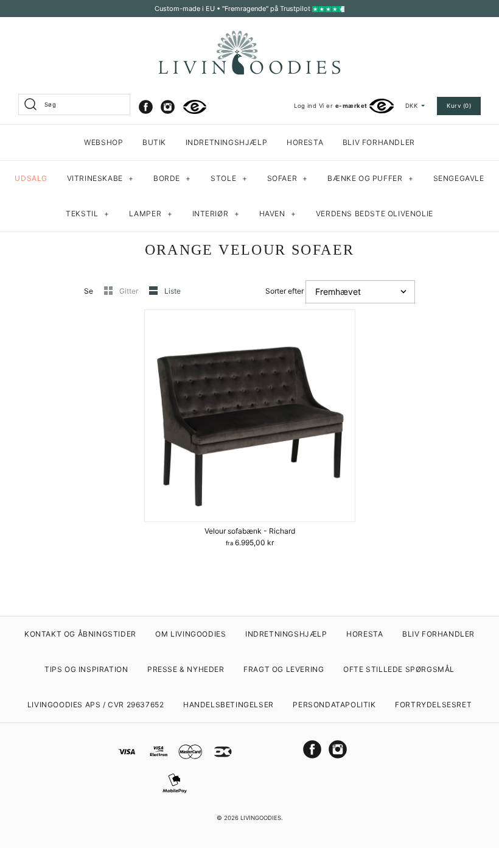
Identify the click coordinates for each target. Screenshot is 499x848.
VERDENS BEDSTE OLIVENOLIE (374, 213)
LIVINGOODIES (260, 817)
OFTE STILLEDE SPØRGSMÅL (399, 669)
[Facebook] (146, 107)
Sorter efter (284, 290)
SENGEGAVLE (458, 178)
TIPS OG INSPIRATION (86, 669)
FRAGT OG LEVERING (283, 669)
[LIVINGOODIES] (249, 35)
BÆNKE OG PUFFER (370, 178)
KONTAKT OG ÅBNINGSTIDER (80, 633)
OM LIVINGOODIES (190, 633)
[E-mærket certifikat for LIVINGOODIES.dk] (195, 107)
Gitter (129, 290)
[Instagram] (168, 107)
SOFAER (288, 178)
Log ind (305, 105)
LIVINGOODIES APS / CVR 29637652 (95, 704)
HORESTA (305, 142)
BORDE (172, 178)
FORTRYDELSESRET (433, 704)
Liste (172, 290)
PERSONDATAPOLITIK (334, 704)
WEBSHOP (103, 142)
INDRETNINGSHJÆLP (227, 142)
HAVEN (277, 213)
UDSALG (31, 178)
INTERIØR (216, 213)
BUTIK (154, 142)
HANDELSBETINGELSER (228, 704)
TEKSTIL (87, 213)
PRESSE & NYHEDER (186, 669)
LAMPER (151, 213)
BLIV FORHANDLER (379, 142)
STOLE (229, 178)
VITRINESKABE (100, 178)
